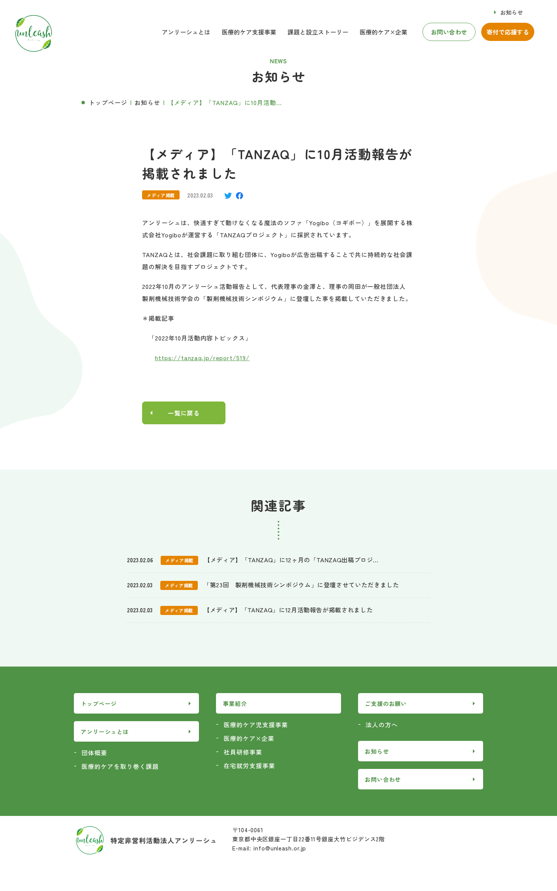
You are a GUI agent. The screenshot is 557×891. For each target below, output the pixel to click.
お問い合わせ (449, 31)
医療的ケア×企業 (249, 738)
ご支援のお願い (386, 703)
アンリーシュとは (186, 31)
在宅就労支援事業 (249, 765)
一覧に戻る (184, 412)
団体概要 (94, 752)
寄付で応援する (508, 31)
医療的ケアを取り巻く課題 (120, 766)
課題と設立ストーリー (318, 31)
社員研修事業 (243, 751)
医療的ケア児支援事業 (256, 724)
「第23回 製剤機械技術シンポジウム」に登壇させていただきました (301, 584)
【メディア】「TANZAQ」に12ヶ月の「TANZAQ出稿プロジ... (291, 559)
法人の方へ (382, 724)
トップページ (108, 102)
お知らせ (511, 12)
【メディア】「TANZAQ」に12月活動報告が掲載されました (288, 609)
